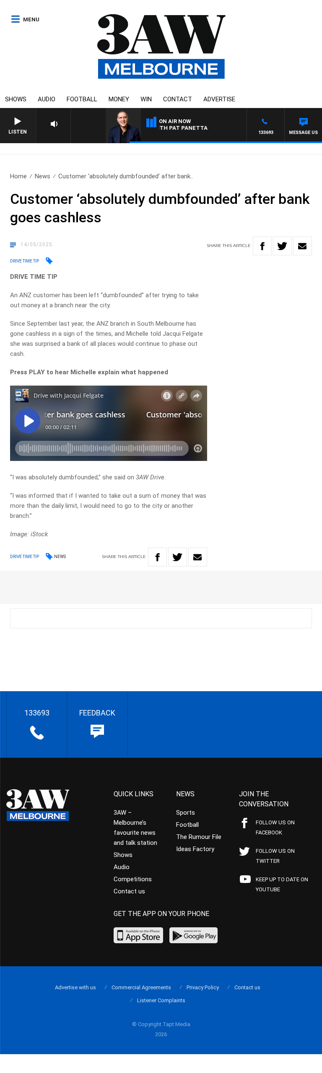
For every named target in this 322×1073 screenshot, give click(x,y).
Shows (15, 99)
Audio (46, 99)
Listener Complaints (161, 1000)
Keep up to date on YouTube (282, 884)
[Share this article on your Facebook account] (262, 246)
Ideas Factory (195, 849)
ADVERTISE (219, 99)
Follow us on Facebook (275, 827)
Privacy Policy (203, 987)
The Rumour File (198, 837)
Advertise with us (75, 987)
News (42, 176)
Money (119, 99)
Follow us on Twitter (275, 856)
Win (146, 99)
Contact (177, 99)
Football (82, 99)
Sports (185, 812)
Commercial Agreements (141, 987)
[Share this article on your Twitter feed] (282, 246)
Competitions (133, 879)
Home (18, 176)
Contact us (129, 891)
